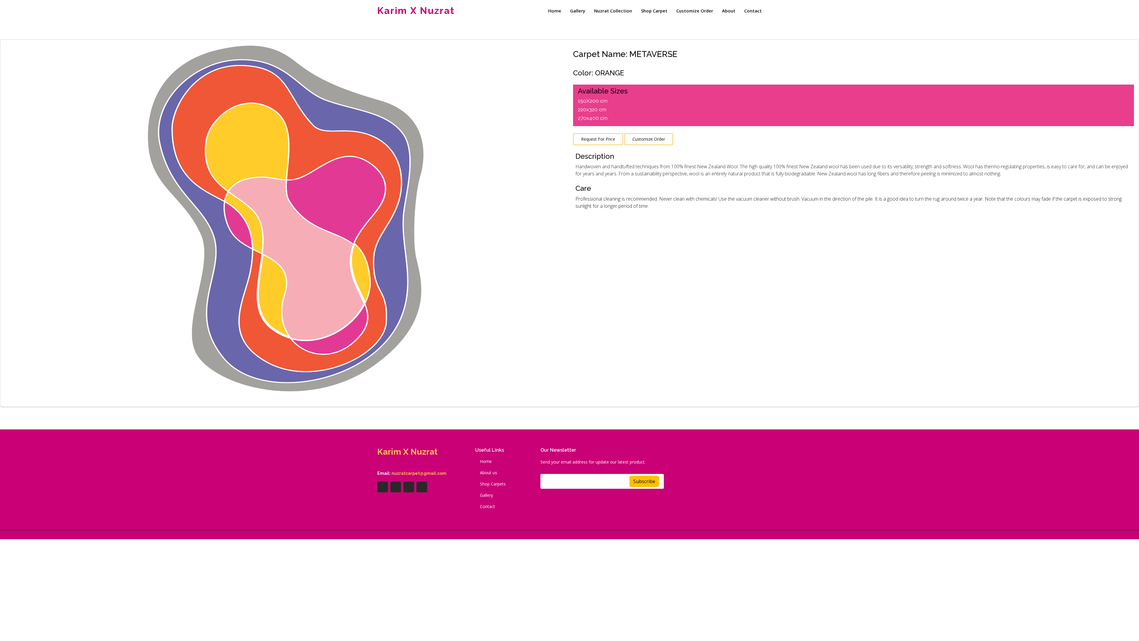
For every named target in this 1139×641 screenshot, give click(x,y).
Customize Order (694, 11)
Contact (753, 11)
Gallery (577, 11)
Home (554, 11)
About (728, 11)
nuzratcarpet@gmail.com (419, 473)
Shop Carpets (493, 484)
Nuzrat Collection (613, 11)
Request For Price (598, 139)
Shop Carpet (654, 11)
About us (488, 473)
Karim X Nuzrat (416, 10)
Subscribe (644, 481)
